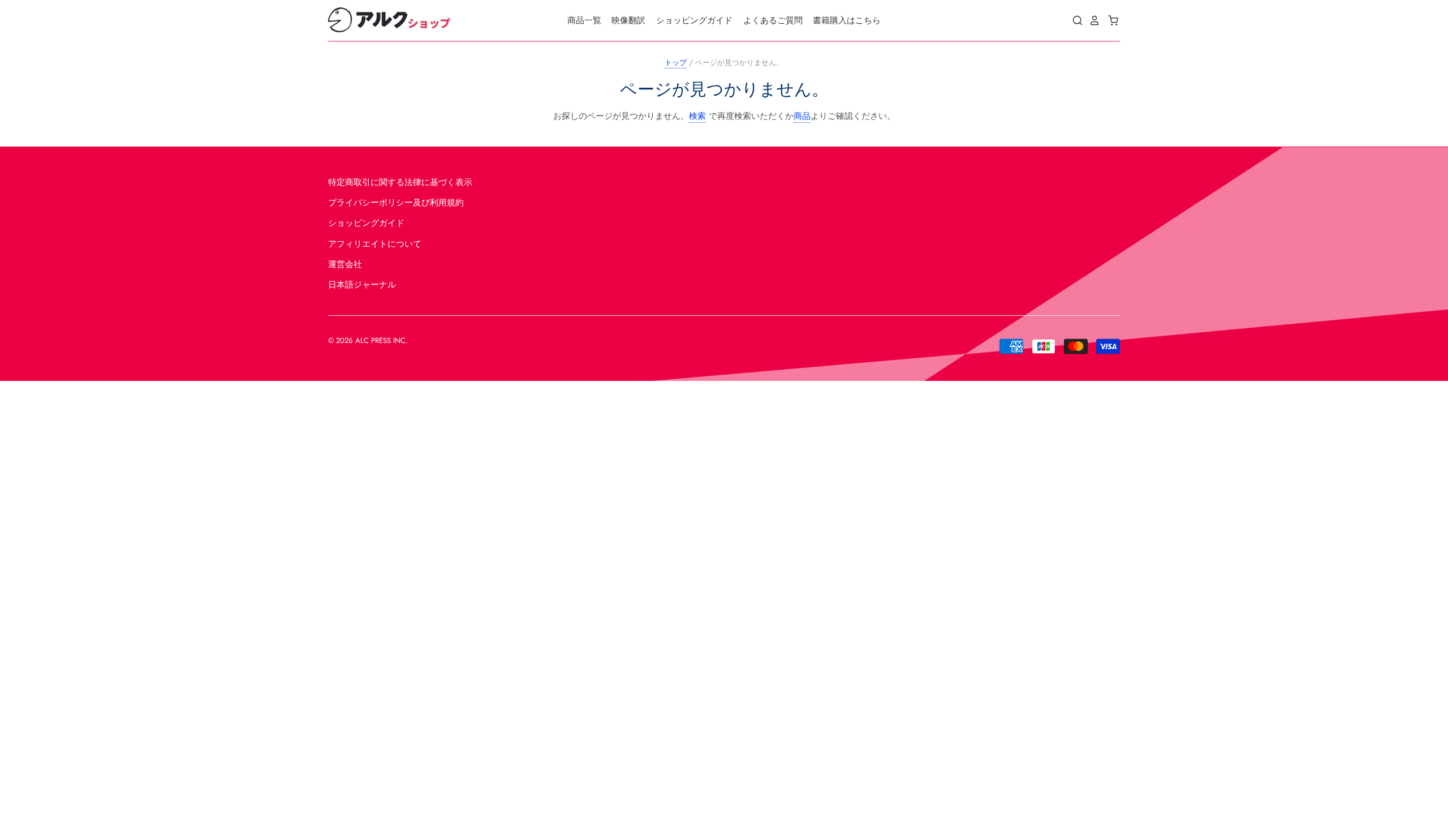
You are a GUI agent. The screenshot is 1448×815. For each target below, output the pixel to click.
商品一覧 (584, 20)
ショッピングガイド (694, 20)
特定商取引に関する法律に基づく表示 (400, 182)
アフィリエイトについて (374, 244)
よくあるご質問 (773, 20)
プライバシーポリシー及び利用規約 (396, 202)
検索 (697, 116)
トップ (676, 62)
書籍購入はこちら (847, 20)
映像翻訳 (628, 20)
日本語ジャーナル (362, 284)
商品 (802, 116)
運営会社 (345, 264)
